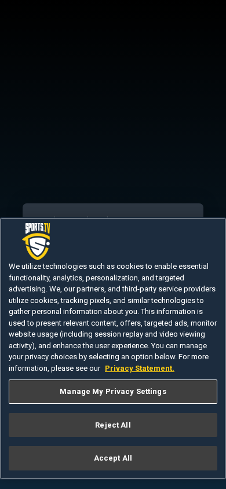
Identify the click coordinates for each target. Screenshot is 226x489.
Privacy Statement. (139, 368)
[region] (113, 348)
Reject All (112, 425)
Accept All (113, 458)
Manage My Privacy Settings (113, 391)
